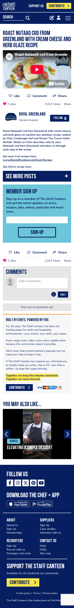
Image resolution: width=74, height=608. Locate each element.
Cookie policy (23, 593)
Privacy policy (50, 593)
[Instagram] (17, 483)
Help (43, 546)
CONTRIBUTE (57, 6)
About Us (12, 525)
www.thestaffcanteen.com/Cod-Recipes (27, 160)
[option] (37, 434)
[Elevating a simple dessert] (37, 434)
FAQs (43, 549)
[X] (25, 483)
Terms (36, 593)
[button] (37, 177)
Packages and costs (19, 553)
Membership (14, 533)
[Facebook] (10, 483)
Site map (45, 553)
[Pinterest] (33, 483)
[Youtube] (41, 483)
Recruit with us (16, 549)
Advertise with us (50, 533)
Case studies (48, 529)
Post (63, 294)
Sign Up (11, 529)
